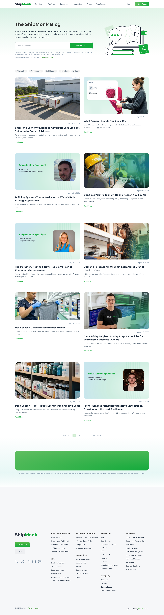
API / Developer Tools (84, 541)
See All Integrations (83, 559)
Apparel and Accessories (135, 537)
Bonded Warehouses (58, 563)
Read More (19, 142)
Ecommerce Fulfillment (59, 545)
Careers (104, 583)
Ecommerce (36, 71)
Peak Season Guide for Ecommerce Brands (40, 327)
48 (94, 435)
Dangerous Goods (57, 570)
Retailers (79, 566)
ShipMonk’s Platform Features (87, 537)
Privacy (37, 608)
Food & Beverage (132, 548)
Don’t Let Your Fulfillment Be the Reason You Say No (115, 195)
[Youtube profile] (39, 561)
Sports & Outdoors (133, 566)
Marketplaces (81, 563)
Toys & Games (131, 569)
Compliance (80, 545)
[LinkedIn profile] (16, 561)
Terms (43, 58)
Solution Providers (82, 574)
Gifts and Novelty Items (134, 552)
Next (99, 435)
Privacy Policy (50, 58)
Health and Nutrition (134, 555)
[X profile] (22, 561)
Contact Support (107, 587)
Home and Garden (133, 559)
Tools (78, 577)
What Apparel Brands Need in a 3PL (105, 121)
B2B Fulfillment (56, 537)
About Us (104, 580)
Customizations (56, 566)
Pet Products (130, 562)
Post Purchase (56, 574)
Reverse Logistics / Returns (61, 577)
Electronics (130, 545)
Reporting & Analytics (84, 548)
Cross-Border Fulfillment (60, 541)
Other (75, 71)
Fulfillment (50, 71)
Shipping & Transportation (61, 581)
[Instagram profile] (34, 561)
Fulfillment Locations (58, 548)
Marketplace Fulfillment (59, 552)
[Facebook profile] (28, 561)
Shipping (64, 71)
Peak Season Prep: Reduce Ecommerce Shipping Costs (47, 405)
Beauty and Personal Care (135, 541)
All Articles (21, 71)
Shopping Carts (81, 570)
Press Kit (104, 561)
